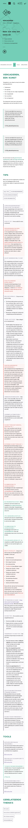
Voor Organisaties (9, 198)
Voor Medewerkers (16, 191)
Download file (9, 754)
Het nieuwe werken (9, 816)
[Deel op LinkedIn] (4, 51)
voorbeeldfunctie (8, 491)
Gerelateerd (24, 64)
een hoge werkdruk (17, 159)
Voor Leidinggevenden (10, 195)
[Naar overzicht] (10, 4)
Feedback (8, 566)
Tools (18, 64)
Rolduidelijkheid (8, 820)
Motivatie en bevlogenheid (10, 43)
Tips (14, 64)
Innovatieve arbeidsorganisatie (12, 812)
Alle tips (6, 191)
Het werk (6, 808)
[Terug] (25, 4)
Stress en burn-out (9, 41)
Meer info (8, 777)
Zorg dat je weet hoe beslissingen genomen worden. (13, 601)
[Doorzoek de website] (14, 4)
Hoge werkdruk (8, 39)
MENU (4, 3)
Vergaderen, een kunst (6, 64)
